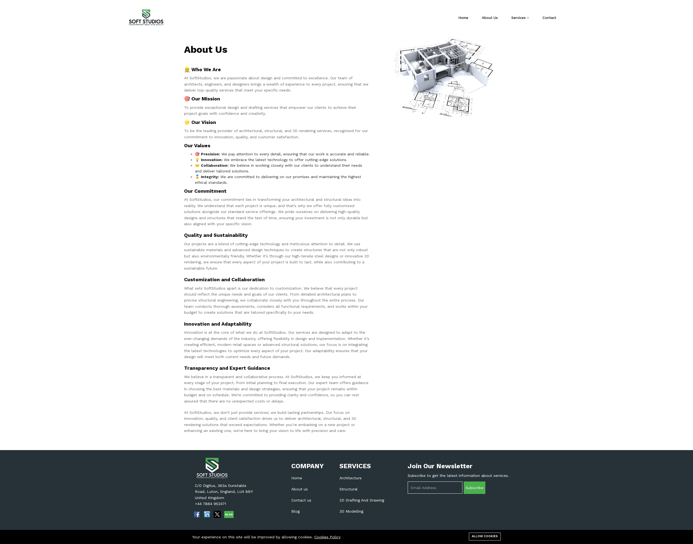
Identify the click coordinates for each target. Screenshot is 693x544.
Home (463, 18)
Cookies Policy (327, 537)
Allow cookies (485, 536)
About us (490, 18)
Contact (549, 18)
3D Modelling (351, 511)
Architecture (350, 478)
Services (519, 18)
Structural (348, 489)
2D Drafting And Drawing (361, 500)
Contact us (301, 500)
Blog (295, 511)
